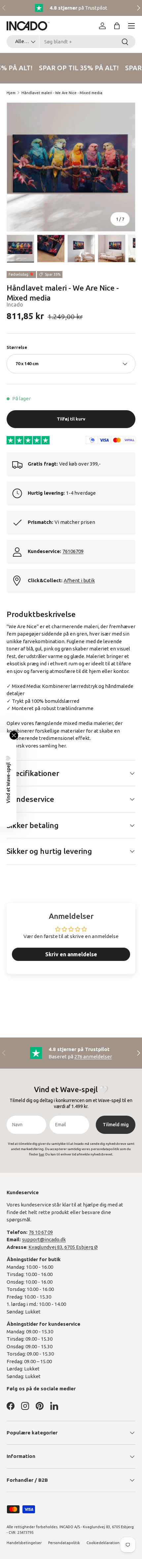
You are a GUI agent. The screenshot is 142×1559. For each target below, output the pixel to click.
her (62, 746)
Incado (15, 304)
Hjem (11, 93)
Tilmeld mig (116, 1124)
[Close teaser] (14, 735)
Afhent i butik (79, 580)
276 (93, 1056)
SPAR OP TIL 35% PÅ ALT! (77, 68)
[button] (117, 26)
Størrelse (17, 347)
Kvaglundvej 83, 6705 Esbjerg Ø (63, 1247)
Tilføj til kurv (71, 419)
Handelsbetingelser (24, 1543)
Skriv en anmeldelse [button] (71, 954)
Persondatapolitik (64, 1543)
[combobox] (71, 41)
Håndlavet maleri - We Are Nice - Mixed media (61, 93)
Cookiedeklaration (103, 1543)
